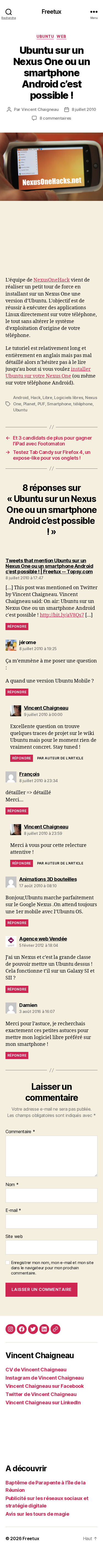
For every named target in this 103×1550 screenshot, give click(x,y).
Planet (29, 403)
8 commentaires (55, 118)
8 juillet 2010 (84, 109)
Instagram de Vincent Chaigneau (44, 1378)
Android (21, 397)
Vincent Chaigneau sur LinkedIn (43, 1402)
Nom (12, 1184)
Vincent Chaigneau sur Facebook (44, 1386)
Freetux (52, 12)
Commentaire (20, 1131)
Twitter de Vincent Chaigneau (40, 1394)
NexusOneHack (52, 280)
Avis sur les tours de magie (37, 1514)
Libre (47, 397)
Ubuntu (45, 36)
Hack (36, 397)
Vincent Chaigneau (40, 109)
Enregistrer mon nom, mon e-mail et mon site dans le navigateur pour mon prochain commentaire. (52, 1268)
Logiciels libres (68, 397)
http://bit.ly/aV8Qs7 (62, 615)
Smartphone (59, 403)
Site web (14, 1236)
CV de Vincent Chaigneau (35, 1369)
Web (61, 36)
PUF (41, 403)
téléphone (83, 403)
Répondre (16, 626)
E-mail (13, 1210)
